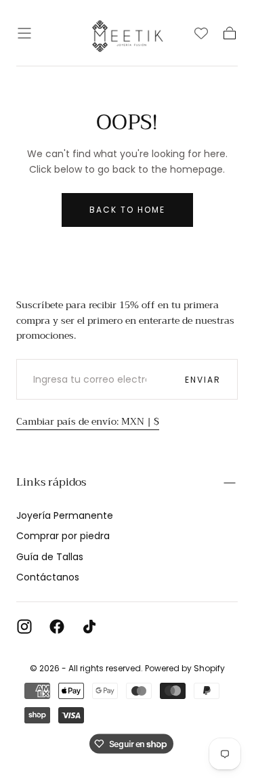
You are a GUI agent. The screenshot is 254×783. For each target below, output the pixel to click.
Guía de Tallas (49, 557)
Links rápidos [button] (51, 482)
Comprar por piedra (63, 536)
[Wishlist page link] (201, 33)
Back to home (127, 209)
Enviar (203, 379)
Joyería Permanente (64, 515)
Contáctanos (47, 577)
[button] (24, 33)
